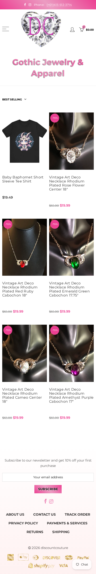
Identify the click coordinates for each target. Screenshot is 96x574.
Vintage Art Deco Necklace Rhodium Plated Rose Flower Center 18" (67, 183)
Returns (35, 532)
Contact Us (44, 515)
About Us (15, 515)
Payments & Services (67, 523)
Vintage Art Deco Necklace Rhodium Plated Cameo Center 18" (22, 396)
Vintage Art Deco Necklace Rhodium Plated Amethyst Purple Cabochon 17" (71, 396)
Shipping (61, 532)
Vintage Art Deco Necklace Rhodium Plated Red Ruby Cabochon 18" (20, 289)
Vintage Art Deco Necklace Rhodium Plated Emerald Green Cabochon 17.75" (69, 289)
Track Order (77, 515)
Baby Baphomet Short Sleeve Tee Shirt (23, 179)
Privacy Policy (23, 523)
